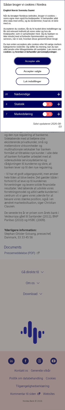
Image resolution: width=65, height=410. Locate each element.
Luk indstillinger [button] (32, 81)
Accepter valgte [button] (32, 71)
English (7, 10)
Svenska (22, 10)
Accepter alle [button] (32, 61)
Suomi (31, 10)
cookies (7, 52)
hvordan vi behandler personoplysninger (36, 52)
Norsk (15, 10)
